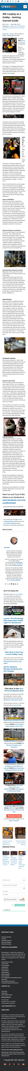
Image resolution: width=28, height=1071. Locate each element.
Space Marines (6, 28)
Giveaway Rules (4, 967)
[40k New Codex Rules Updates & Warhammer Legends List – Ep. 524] (6, 852)
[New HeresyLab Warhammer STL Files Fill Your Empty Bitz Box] (14, 852)
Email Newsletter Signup (6, 994)
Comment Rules (4, 963)
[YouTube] (23, 1064)
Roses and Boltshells (19, 26)
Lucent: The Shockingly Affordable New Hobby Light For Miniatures (13, 620)
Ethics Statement (5, 970)
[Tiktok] (17, 584)
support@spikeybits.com (8, 1006)
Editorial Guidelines (5, 974)
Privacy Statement (5, 965)
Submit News (4, 993)
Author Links (4, 979)
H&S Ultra (12, 808)
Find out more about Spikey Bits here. (12, 1049)
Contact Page (4, 991)
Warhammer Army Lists (6, 940)
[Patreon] (11, 584)
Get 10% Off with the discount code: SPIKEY (13, 661)
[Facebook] (5, 584)
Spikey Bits (5, 34)
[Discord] (15, 584)
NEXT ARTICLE (21, 836)
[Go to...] (25, 6)
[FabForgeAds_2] (14, 77)
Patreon (2, 1)
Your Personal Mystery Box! (14, 689)
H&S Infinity (19, 806)
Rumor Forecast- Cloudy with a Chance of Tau (7, 842)
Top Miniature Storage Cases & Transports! (15, 745)
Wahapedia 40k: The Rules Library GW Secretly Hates (12, 1052)
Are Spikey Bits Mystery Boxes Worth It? (9, 983)
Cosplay (11, 26)
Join (26, 1)
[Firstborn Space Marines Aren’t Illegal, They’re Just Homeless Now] (22, 852)
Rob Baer (6, 24)
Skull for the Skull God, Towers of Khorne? (20, 842)
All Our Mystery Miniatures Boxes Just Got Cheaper (13, 669)
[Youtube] (13, 584)
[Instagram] (9, 584)
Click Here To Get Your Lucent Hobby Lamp (14, 653)
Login (23, 880)
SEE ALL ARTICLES (15, 580)
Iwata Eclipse (8, 806)
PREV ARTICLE (6, 836)
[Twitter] (7, 584)
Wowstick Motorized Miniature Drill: (14, 720)
